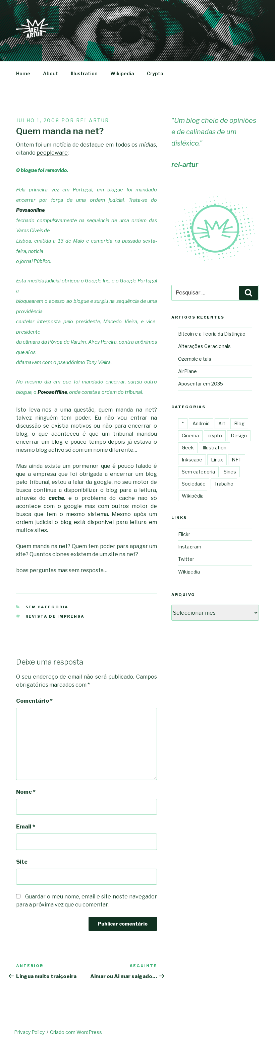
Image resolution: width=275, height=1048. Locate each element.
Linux (217, 459)
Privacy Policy (29, 1032)
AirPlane (187, 371)
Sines (230, 471)
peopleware (52, 153)
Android (201, 423)
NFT (236, 459)
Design (239, 435)
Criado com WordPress (76, 1032)
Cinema (190, 435)
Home (23, 73)
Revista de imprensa (55, 616)
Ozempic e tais (194, 359)
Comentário (34, 701)
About (50, 73)
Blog (239, 423)
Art (221, 423)
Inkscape (192, 459)
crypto (215, 435)
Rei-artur (92, 120)
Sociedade (194, 484)
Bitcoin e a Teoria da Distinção (211, 334)
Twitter (186, 559)
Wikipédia (193, 496)
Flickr (184, 534)
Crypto (155, 73)
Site (22, 862)
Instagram (189, 546)
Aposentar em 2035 (200, 383)
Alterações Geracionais (204, 346)
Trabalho (223, 484)
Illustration (84, 73)
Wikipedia (122, 73)
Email (25, 826)
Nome (26, 792)
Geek (188, 447)
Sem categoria (47, 607)
